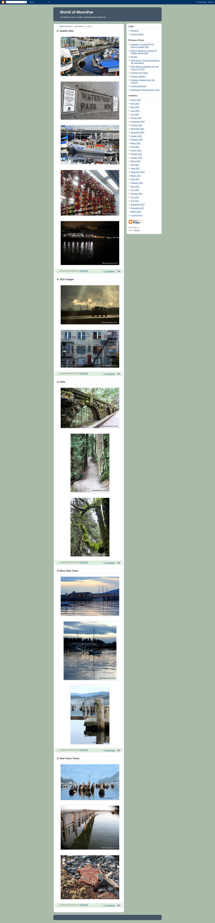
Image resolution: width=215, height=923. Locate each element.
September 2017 (138, 205)
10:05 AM (84, 750)
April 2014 (135, 179)
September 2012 (138, 172)
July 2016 (135, 197)
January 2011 (136, 136)
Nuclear (134, 57)
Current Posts (136, 215)
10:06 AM (84, 562)
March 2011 (136, 143)
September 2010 (138, 122)
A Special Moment (138, 86)
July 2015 (135, 190)
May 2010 (135, 107)
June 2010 (135, 111)
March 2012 (136, 161)
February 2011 (137, 140)
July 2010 (135, 114)
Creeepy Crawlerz (138, 76)
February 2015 (137, 183)
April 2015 (135, 187)
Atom (137, 230)
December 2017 (137, 208)
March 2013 (136, 176)
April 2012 (135, 165)
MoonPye (135, 31)
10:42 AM (84, 373)
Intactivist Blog (137, 34)
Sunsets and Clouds (139, 73)
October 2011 (136, 154)
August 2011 (136, 150)
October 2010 (136, 125)
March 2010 (136, 100)
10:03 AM (84, 905)
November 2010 (137, 129)
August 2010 (136, 118)
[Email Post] (118, 271)
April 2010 (135, 104)
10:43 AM (84, 271)
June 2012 (135, 168)
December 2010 (137, 132)
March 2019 (136, 212)
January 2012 (136, 158)
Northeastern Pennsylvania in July (145, 90)
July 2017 (135, 201)
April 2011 (135, 147)
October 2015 (136, 194)
